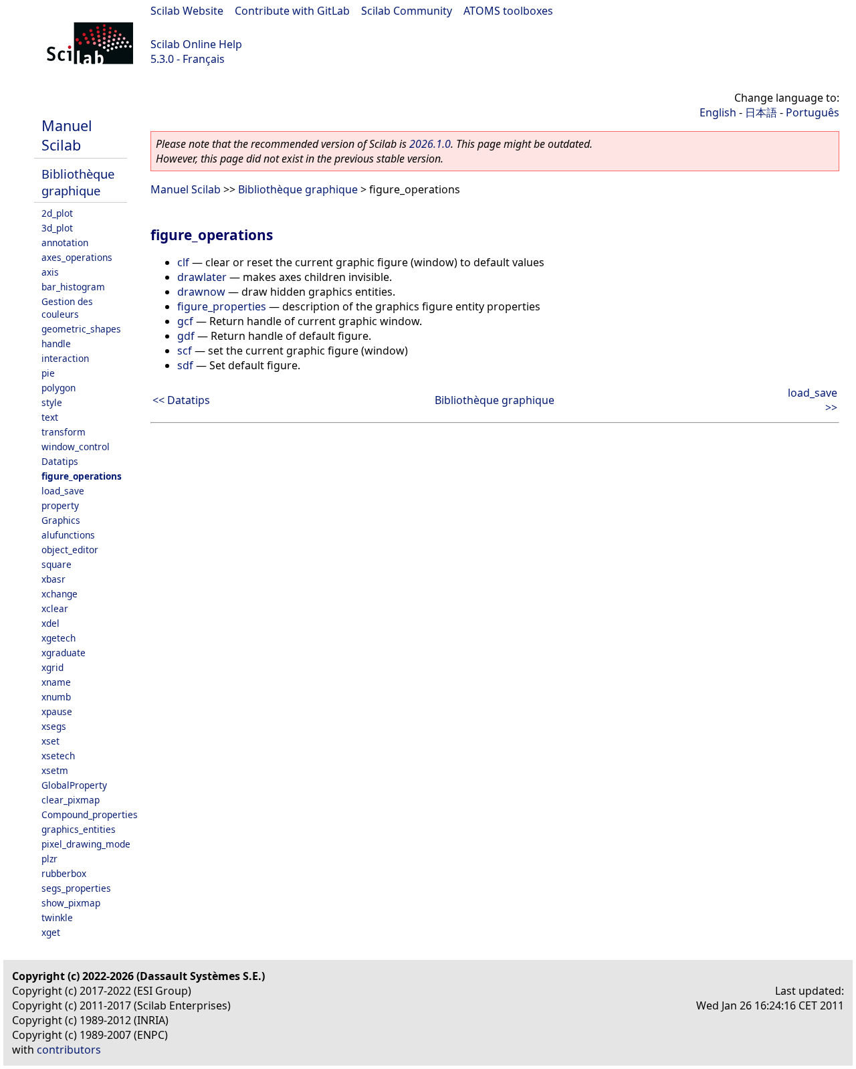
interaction (65, 358)
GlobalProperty (74, 785)
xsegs (53, 726)
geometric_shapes (81, 328)
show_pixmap (70, 902)
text (49, 417)
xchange (59, 593)
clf (183, 262)
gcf (185, 321)
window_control (75, 446)
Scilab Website (186, 10)
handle (56, 343)
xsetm (54, 770)
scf (184, 350)
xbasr (53, 579)
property (60, 505)
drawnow (201, 291)
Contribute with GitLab (292, 10)
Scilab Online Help (196, 44)
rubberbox (63, 873)
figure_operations (81, 476)
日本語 (761, 112)
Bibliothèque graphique (77, 182)
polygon (58, 387)
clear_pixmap (70, 799)
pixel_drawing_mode (85, 844)
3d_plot (57, 227)
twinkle (57, 917)
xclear (54, 608)
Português (812, 112)
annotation (64, 242)
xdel (50, 623)
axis (50, 272)
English (718, 112)
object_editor (69, 549)
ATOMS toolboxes (508, 10)
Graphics (60, 520)
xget (50, 932)
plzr (49, 858)
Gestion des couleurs (67, 307)
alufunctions (68, 534)
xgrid (52, 667)
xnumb (56, 696)
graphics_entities (78, 829)
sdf (185, 365)
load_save (62, 490)
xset (50, 741)
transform (63, 431)
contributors (69, 1049)
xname (56, 682)
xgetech (58, 637)
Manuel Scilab (66, 135)
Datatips (59, 461)
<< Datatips (181, 400)
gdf (186, 335)
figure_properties (221, 306)
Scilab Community (406, 10)
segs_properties (76, 888)
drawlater (202, 277)
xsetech (58, 755)
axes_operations (76, 257)
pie (48, 373)
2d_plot (57, 213)
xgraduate (63, 652)
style (51, 402)
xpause (56, 711)
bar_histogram (73, 286)
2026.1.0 (430, 143)
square (56, 564)
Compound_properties (89, 814)
